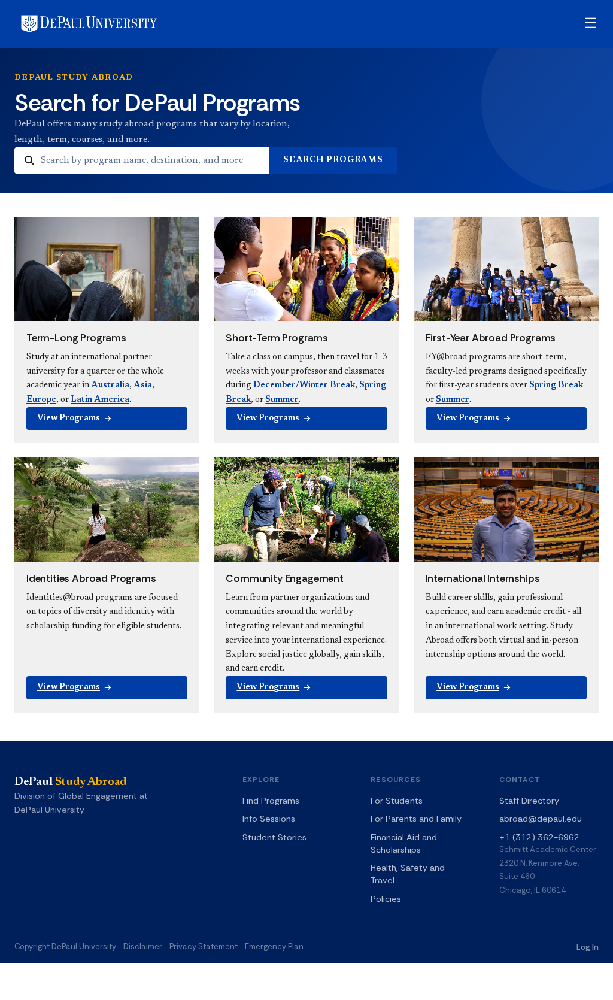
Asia (142, 385)
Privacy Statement (203, 946)
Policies (386, 898)
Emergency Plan (274, 946)
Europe (41, 399)
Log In (587, 947)
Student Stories (274, 837)
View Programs (68, 418)
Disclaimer (142, 946)
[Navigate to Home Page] (89, 24)
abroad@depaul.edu (540, 818)
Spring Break (556, 385)
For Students (397, 800)
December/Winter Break (304, 385)
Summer (282, 399)
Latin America (100, 399)
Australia (110, 385)
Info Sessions (268, 818)
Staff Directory (529, 800)
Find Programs (270, 800)
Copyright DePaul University (65, 946)
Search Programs (333, 160)
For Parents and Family (416, 818)
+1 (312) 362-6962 (539, 837)
